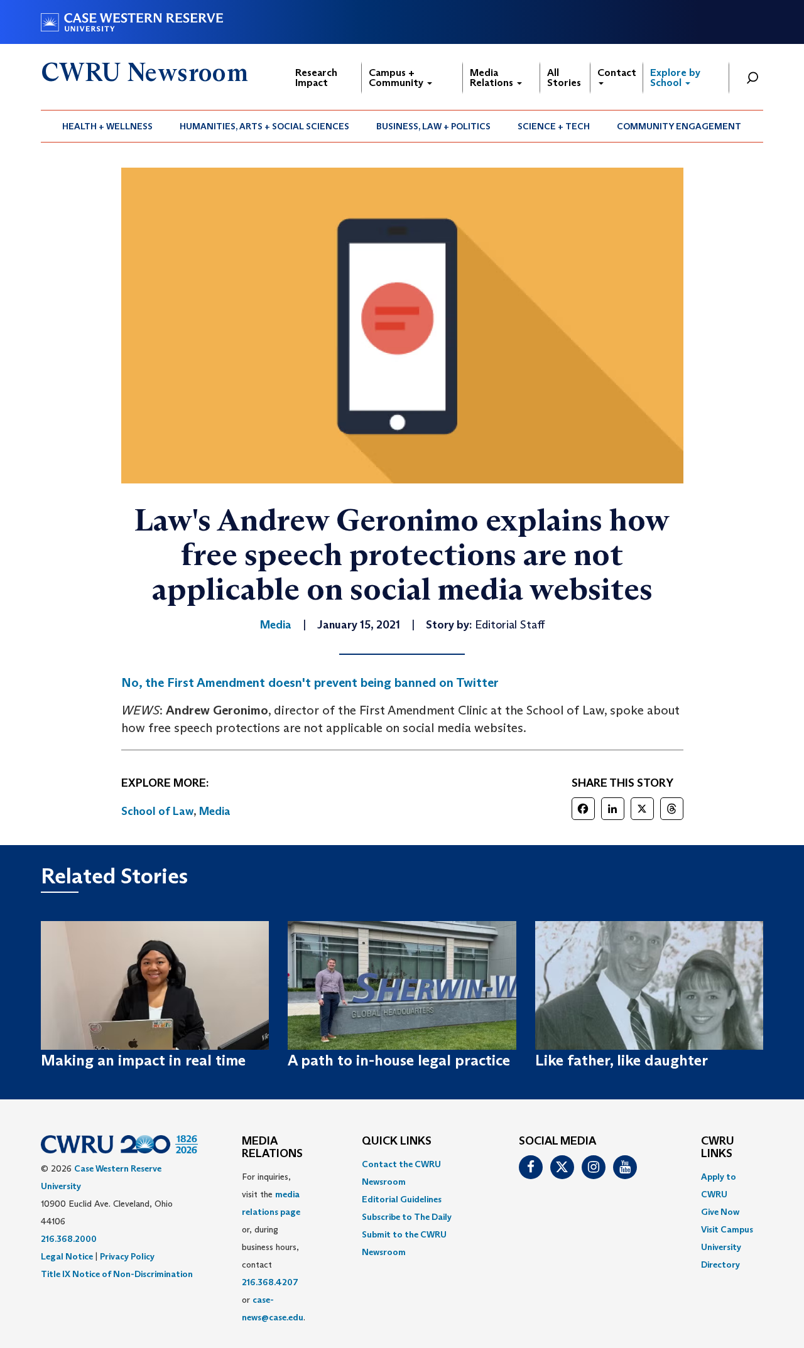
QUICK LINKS (397, 1141)
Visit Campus (727, 1229)
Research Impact (316, 78)
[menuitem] (107, 126)
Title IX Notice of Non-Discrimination (117, 1274)
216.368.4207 (270, 1282)
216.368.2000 (69, 1238)
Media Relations (493, 78)
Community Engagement (679, 126)
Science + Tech (554, 126)
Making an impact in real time (143, 1060)
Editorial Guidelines (402, 1199)
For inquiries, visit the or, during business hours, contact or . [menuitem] (273, 1247)
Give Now (720, 1211)
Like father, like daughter (621, 1060)
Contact (616, 72)
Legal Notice (67, 1256)
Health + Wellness (107, 126)
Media (215, 811)
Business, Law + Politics (433, 126)
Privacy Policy (127, 1256)
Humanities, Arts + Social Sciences (264, 126)
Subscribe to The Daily (407, 1216)
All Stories (564, 78)
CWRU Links (717, 1147)
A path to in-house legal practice (399, 1060)
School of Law (157, 811)
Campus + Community (397, 78)
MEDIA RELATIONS (272, 1147)
